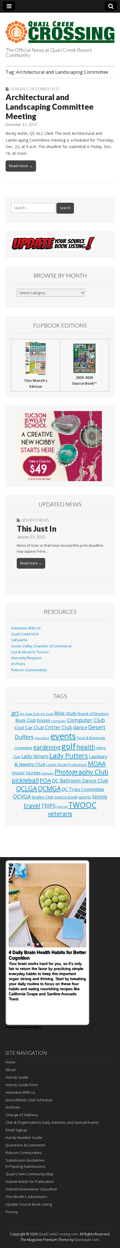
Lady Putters (68, 755)
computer (58, 721)
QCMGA (49, 788)
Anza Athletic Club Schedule (29, 1099)
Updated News (35, 520)
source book (66, 797)
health (85, 746)
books (43, 720)
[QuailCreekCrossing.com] (60, 29)
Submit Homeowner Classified (31, 1189)
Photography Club (81, 771)
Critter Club (58, 727)
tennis (99, 796)
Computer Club (86, 719)
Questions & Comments (25, 1145)
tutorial (62, 807)
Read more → (21, 165)
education (42, 738)
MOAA (97, 764)
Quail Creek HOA (25, 634)
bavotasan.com (87, 1239)
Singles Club (43, 797)
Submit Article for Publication (30, 1181)
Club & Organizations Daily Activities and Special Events (52, 1122)
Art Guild (47, 714)
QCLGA (26, 788)
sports (84, 797)
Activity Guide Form (22, 1084)
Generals (19, 89)
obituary (48, 773)
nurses (33, 773)
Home (11, 1062)
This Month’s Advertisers (26, 1196)
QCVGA (22, 796)
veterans (60, 814)
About (11, 1069)
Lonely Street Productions (66, 764)
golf (68, 746)
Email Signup (16, 1129)
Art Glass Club (30, 714)
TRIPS (48, 805)
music (18, 772)
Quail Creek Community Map (30, 1174)
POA (45, 780)
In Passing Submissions (25, 1166)
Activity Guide (17, 1077)
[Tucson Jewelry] (60, 446)
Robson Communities (29, 670)
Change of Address (22, 1114)
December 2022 (44, 89)
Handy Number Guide (24, 1137)
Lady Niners (35, 756)
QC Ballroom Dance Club (80, 780)
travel (32, 805)
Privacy (12, 1211)
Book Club (25, 720)
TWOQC (82, 805)
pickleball (25, 780)
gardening (47, 747)
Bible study (65, 713)
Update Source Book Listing (29, 1204)
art (15, 713)
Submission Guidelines (25, 1160)
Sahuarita (19, 640)
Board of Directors (93, 713)
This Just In (36, 528)
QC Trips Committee (83, 789)
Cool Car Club (29, 727)
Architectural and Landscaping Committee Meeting (49, 106)
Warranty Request (26, 658)
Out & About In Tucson (30, 652)
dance (80, 727)
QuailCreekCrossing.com (58, 1234)
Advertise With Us (26, 628)
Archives (18, 663)
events (63, 736)
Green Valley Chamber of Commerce (41, 646)
